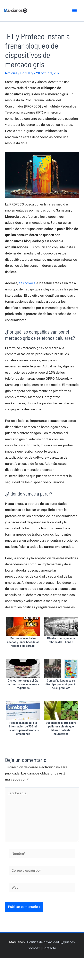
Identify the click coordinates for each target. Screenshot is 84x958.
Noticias (11, 73)
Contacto (49, 948)
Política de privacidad (43, 942)
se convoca (27, 283)
